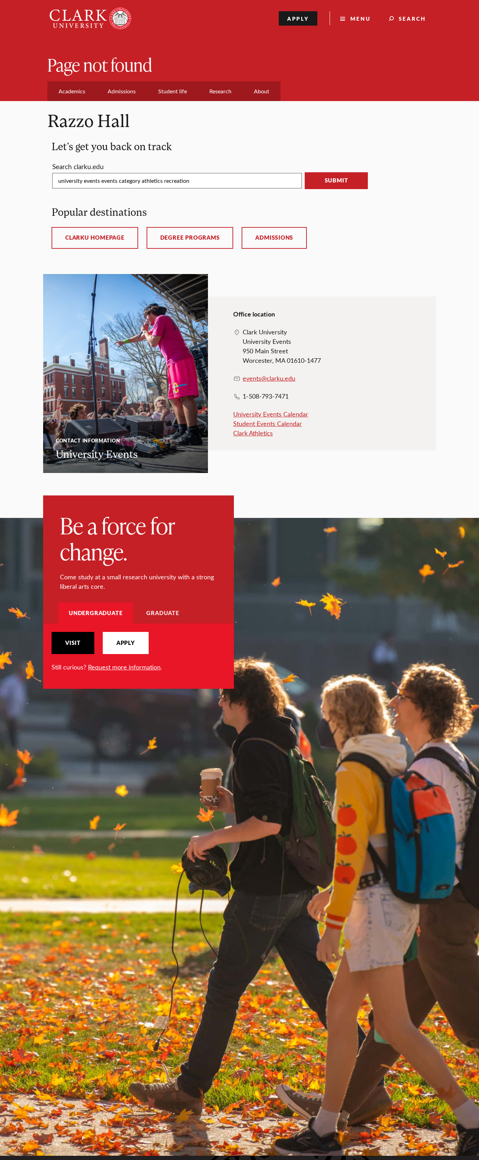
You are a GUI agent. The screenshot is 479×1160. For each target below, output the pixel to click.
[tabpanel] (138, 652)
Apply (298, 18)
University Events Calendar (270, 414)
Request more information (124, 667)
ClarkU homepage (94, 237)
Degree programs (190, 237)
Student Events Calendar (267, 423)
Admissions (274, 237)
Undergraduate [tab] (95, 613)
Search (412, 18)
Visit (73, 643)
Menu (360, 18)
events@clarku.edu (269, 378)
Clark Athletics (253, 433)
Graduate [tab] (162, 613)
